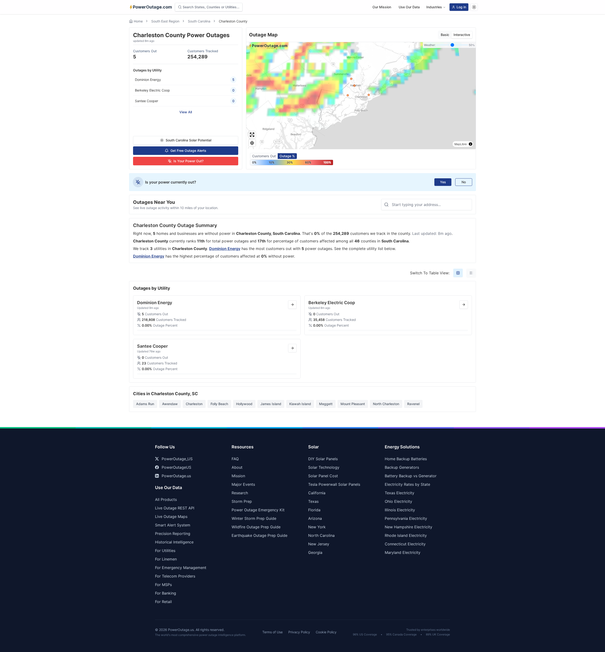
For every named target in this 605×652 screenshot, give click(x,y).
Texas (313, 501)
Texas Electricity (399, 492)
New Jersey (318, 544)
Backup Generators (402, 467)
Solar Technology (323, 467)
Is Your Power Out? (188, 161)
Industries (434, 7)
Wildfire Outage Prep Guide (256, 527)
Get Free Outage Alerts (188, 151)
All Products (166, 499)
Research (240, 492)
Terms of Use (272, 632)
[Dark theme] (474, 7)
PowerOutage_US (177, 458)
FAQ (235, 458)
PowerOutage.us (176, 475)
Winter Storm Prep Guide (254, 518)
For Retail (163, 601)
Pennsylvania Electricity (406, 518)
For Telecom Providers (175, 576)
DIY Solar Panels (323, 458)
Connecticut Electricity (405, 544)
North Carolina (321, 535)
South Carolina (199, 21)
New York (317, 527)
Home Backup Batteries (406, 458)
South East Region (165, 21)
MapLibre (460, 144)
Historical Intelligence (174, 542)
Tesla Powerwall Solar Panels (334, 484)
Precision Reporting (172, 533)
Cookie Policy (326, 632)
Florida (314, 510)
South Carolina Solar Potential (188, 140)
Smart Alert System (172, 525)
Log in (461, 7)
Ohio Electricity (398, 501)
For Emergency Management (180, 567)
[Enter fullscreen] (252, 134)
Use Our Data (409, 7)
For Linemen (166, 559)
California (316, 492)
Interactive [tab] (462, 35)
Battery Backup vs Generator (410, 475)
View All (185, 112)
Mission (238, 475)
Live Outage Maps (171, 516)
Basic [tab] (445, 35)
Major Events (243, 484)
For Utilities (165, 550)
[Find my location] (252, 143)
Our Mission (381, 7)
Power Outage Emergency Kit (258, 510)
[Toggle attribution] (470, 144)
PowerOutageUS (176, 467)
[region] (361, 95)
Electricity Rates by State (407, 484)
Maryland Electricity (402, 552)
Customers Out (264, 156)
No (464, 182)
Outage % (287, 156)
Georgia (315, 552)
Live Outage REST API (174, 508)
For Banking (165, 593)
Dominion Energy (224, 248)
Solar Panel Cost (323, 475)
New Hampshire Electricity (408, 527)
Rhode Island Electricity (406, 535)
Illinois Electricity (400, 510)
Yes (443, 182)
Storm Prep (242, 501)
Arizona (315, 518)
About (237, 467)
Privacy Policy (299, 632)
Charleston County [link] (233, 21)
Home (138, 21)
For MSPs (163, 584)
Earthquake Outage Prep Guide (259, 535)
